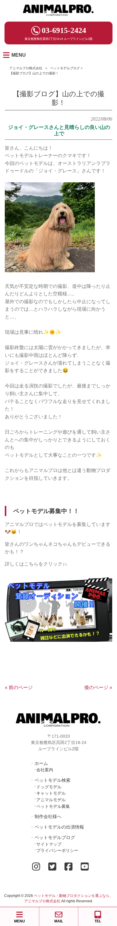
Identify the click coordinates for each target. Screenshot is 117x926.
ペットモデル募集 (53, 806)
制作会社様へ (48, 816)
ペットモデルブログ (65, 68)
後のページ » (98, 687)
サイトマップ (49, 844)
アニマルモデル (51, 799)
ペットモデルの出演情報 (59, 826)
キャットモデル (51, 793)
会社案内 (44, 769)
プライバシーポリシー (57, 850)
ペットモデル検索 (52, 780)
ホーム (41, 763)
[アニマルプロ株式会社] (58, 17)
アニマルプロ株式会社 (25, 68)
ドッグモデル (49, 786)
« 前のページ (19, 687)
